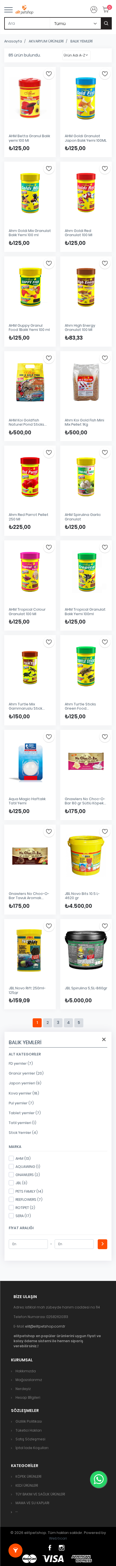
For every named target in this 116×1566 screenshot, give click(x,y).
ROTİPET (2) (25, 1207)
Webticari (58, 1538)
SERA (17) (23, 1215)
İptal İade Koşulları (31, 1447)
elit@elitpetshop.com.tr (45, 1326)
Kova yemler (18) (24, 1093)
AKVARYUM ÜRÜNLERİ (46, 41)
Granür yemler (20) (26, 1073)
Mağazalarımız (28, 1379)
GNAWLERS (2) (27, 1174)
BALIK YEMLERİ (81, 41)
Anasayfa (13, 41)
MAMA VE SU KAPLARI (32, 1502)
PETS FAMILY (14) (29, 1191)
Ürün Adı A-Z (74, 55)
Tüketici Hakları (28, 1430)
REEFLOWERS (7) (29, 1199)
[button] (16, 1511)
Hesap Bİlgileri (27, 1397)
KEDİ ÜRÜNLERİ (26, 1485)
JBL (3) (21, 1183)
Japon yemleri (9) (25, 1083)
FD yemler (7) (21, 1063)
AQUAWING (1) (27, 1166)
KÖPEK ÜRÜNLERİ (28, 1476)
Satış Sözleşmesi (30, 1439)
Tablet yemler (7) (25, 1113)
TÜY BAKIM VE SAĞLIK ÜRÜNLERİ (40, 1494)
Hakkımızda (25, 1371)
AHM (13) (23, 1158)
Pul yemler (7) (21, 1103)
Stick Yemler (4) (23, 1132)
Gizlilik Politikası (28, 1421)
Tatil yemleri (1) (22, 1122)
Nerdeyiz (23, 1388)
